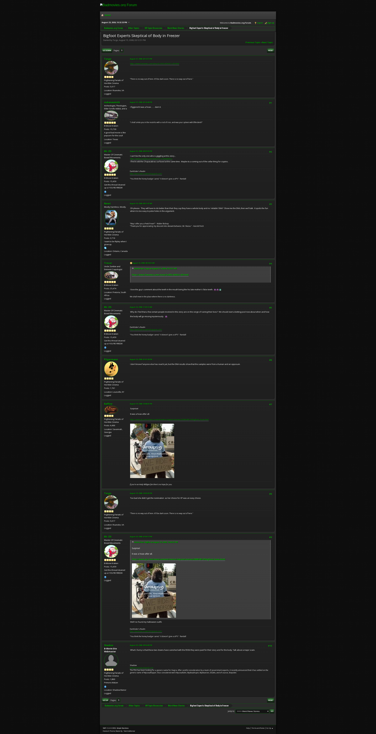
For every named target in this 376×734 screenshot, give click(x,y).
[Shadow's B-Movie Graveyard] (105, 686)
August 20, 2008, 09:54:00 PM (141, 645)
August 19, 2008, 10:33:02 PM (141, 493)
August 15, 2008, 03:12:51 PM (141, 59)
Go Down (107, 50)
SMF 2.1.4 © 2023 (109, 728)
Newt (107, 203)
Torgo (107, 59)
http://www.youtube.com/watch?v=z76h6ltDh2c (151, 158)
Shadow (108, 645)
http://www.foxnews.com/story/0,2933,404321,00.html (154, 63)
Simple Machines (123, 728)
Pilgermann (111, 359)
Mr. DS (107, 151)
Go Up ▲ (269, 728)
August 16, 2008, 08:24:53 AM (143, 263)
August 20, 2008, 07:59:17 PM (141, 536)
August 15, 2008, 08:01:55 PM (141, 151)
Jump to (231, 711)
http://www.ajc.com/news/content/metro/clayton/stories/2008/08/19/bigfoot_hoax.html (169, 419)
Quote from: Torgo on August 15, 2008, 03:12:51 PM (155, 268)
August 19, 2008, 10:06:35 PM (141, 404)
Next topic (267, 42)
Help (248, 728)
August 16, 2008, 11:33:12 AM (141, 307)
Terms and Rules (258, 728)
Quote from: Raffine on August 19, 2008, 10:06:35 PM (156, 542)
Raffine (108, 403)
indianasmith (112, 102)
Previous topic (253, 42)
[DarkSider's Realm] (105, 191)
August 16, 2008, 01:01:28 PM (141, 359)
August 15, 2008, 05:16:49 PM (141, 102)
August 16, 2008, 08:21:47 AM (141, 203)
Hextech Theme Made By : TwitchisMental (119, 731)
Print (270, 50)
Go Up (105, 700)
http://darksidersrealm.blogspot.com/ (146, 174)
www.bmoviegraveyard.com (141, 668)
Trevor (108, 263)
